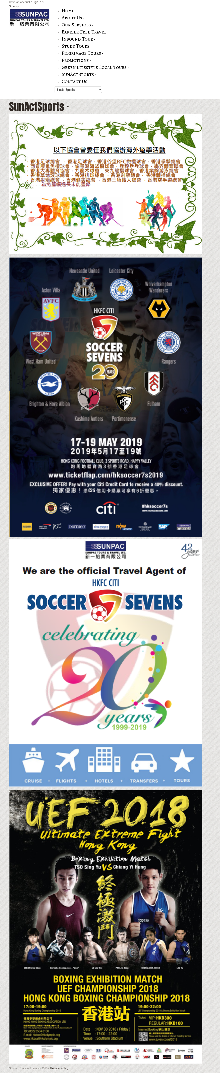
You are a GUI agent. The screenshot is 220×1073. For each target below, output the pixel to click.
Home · (69, 10)
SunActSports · (79, 74)
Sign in (36, 2)
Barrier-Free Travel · (85, 32)
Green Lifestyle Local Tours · (95, 67)
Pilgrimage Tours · (82, 53)
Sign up (13, 6)
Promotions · (76, 60)
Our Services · (77, 24)
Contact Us (74, 81)
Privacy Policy (59, 1068)
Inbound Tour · (78, 39)
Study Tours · (77, 46)
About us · (73, 17)
